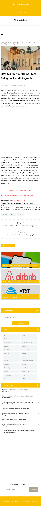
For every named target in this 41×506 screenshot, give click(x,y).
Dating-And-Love (27, 342)
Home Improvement (27, 360)
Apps (23, 335)
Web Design (25, 379)
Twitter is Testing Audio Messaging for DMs (15, 408)
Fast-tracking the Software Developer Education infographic (17, 396)
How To (13, 214)
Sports (6, 371)
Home (13, 4)
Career (24, 339)
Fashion (6, 353)
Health (23, 357)
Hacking (5, 214)
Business (6, 339)
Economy (7, 346)
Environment (25, 350)
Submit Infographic (23, 4)
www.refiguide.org (18, 201)
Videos (6, 379)
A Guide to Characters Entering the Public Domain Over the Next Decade (18, 431)
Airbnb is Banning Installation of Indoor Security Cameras (19, 281)
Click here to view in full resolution (20, 190)
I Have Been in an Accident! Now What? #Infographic (14, 425)
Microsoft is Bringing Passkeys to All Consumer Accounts (19, 265)
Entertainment (8, 350)
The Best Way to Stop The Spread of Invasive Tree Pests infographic (17, 403)
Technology (7, 375)
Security (20, 214)
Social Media (25, 368)
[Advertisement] (20, 130)
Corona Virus (8, 342)
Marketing (7, 368)
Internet (6, 364)
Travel (23, 375)
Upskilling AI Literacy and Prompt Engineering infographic (16, 390)
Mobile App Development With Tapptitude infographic (15, 414)
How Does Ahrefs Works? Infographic (14, 419)
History (6, 360)
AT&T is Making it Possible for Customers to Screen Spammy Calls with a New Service (20, 297)
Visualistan (22, 501)
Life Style (24, 364)
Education (24, 346)
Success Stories (26, 371)
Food (5, 357)
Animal (6, 335)
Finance (24, 353)
